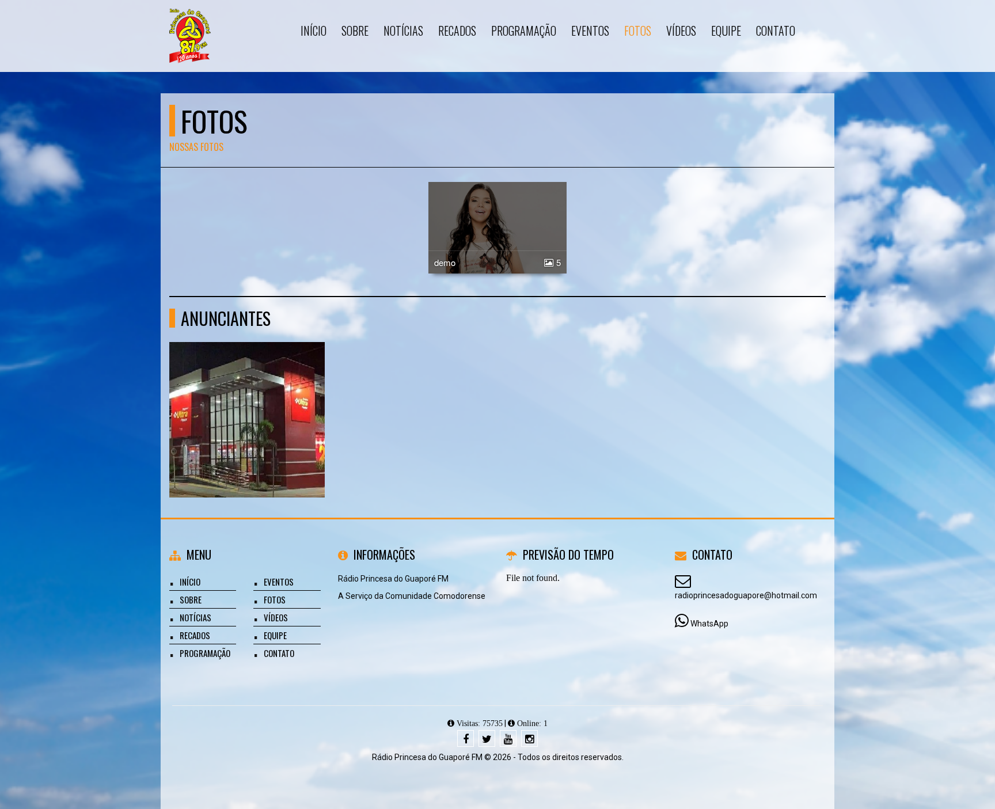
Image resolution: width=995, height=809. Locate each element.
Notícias (195, 617)
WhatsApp (709, 623)
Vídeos (276, 617)
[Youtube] (508, 738)
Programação (205, 653)
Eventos (279, 581)
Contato (279, 653)
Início (190, 581)
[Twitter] (486, 738)
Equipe (275, 635)
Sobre (191, 599)
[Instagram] (529, 738)
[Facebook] (465, 738)
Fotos (275, 599)
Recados (195, 635)
